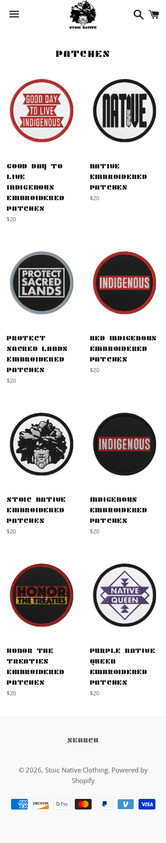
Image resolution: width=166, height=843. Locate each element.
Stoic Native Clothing (76, 769)
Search (83, 740)
